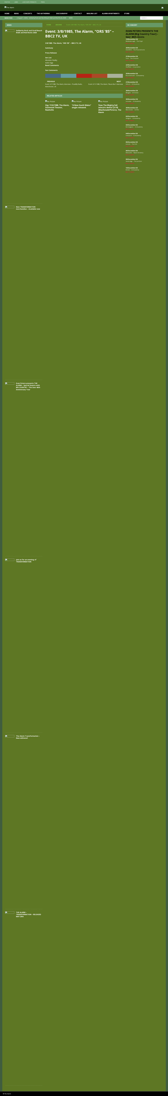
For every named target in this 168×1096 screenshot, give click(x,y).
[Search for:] (151, 18)
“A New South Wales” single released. (81, 106)
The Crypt (140, 41)
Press (43, 2)
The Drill (134, 144)
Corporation (136, 67)
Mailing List (92, 13)
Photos (7, 2)
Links (16, 2)
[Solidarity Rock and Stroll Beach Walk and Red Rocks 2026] (9, 115)
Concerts (27, 13)
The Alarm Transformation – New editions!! (28, 737)
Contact (78, 13)
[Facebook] (155, 2)
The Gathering (43, 13)
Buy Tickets (130, 43)
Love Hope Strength (29, 2)
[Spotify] (164, 2)
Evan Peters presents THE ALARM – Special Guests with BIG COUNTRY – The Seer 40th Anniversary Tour (28, 386)
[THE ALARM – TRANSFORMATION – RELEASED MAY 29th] (9, 997)
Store (126, 13)
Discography (61, 13)
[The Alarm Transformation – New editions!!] (9, 821)
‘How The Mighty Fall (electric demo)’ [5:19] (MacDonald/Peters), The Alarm (109, 109)
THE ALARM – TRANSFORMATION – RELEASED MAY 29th (28, 914)
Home (7, 13)
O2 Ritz (137, 110)
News (16, 13)
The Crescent (134, 58)
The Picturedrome (139, 50)
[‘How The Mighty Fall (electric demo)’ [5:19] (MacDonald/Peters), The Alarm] (110, 101)
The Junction (138, 161)
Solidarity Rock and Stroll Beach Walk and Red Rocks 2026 (29, 31)
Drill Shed (135, 93)
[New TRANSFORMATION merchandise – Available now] (9, 292)
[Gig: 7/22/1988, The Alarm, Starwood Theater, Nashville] (57, 101)
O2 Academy (140, 75)
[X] (159, 2)
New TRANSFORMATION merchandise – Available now (28, 208)
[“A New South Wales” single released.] (84, 101)
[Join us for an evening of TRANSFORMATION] (9, 644)
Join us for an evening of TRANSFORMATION (26, 561)
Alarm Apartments (110, 13)
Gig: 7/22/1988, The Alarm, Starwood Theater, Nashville (57, 107)
